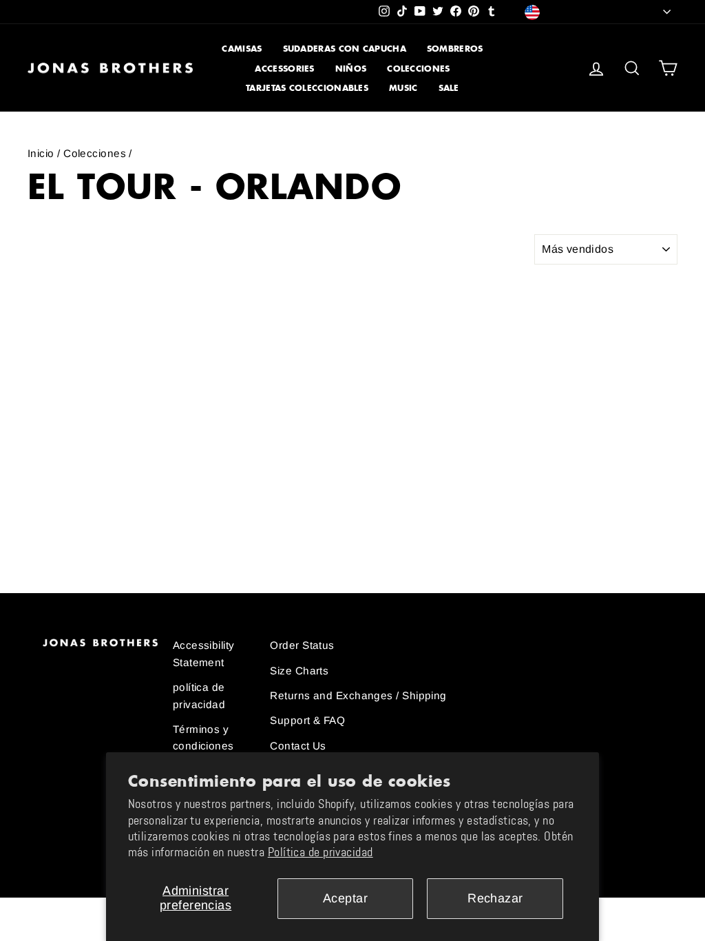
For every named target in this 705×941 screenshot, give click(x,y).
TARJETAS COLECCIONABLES (307, 88)
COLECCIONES (418, 68)
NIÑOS (351, 68)
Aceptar (345, 898)
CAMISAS (242, 48)
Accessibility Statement (204, 653)
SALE (449, 88)
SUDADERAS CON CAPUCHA (344, 48)
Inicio (41, 153)
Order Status (302, 645)
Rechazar (495, 898)
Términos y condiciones (203, 737)
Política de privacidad (320, 852)
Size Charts (299, 670)
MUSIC (403, 88)
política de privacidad (199, 695)
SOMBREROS (455, 48)
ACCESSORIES (284, 68)
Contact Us (298, 746)
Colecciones (94, 153)
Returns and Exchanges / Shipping (358, 695)
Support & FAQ (307, 720)
